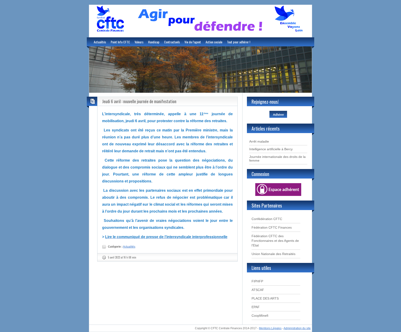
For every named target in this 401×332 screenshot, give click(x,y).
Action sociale (214, 41)
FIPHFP (257, 281)
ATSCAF (258, 290)
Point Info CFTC (120, 41)
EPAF (256, 307)
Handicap (153, 41)
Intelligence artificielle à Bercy (271, 149)
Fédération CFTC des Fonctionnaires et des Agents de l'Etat (275, 240)
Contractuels (172, 41)
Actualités (100, 41)
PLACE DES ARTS (265, 298)
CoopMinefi (260, 315)
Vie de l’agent (192, 41)
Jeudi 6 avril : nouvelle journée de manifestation (139, 101)
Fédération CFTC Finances (272, 227)
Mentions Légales (270, 328)
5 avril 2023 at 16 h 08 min (122, 257)
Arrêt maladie (259, 141)
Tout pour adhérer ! (238, 41)
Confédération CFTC (267, 219)
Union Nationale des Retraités (273, 254)
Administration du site (297, 328)
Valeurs (139, 41)
